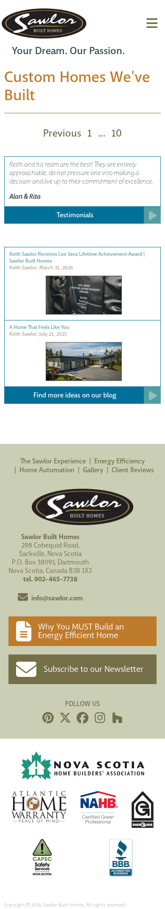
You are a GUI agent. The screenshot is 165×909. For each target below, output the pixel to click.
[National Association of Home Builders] (99, 810)
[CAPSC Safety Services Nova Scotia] (42, 859)
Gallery (93, 469)
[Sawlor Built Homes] (44, 23)
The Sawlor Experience (53, 461)
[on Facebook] (82, 718)
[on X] (65, 718)
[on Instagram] (99, 718)
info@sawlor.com (57, 598)
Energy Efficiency (119, 461)
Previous (62, 133)
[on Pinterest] (47, 718)
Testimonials (75, 215)
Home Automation (46, 469)
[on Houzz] (117, 718)
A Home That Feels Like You (39, 327)
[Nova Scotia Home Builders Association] (82, 767)
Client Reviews (133, 469)
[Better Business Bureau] (121, 859)
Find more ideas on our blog (74, 395)
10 (116, 133)
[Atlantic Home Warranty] (39, 810)
